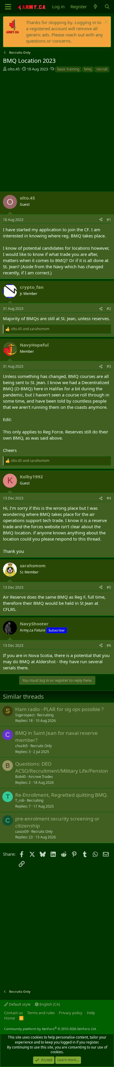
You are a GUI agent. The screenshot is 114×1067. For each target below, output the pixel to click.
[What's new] (95, 6)
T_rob (19, 800)
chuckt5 (21, 745)
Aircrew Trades (40, 776)
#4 (109, 498)
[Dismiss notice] (105, 22)
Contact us (13, 1012)
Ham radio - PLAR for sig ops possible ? (59, 709)
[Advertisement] (57, 133)
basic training (68, 69)
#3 (109, 366)
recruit (101, 69)
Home (9, 1018)
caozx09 (22, 831)
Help (91, 1012)
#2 (109, 308)
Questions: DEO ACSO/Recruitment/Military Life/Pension (61, 767)
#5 (109, 587)
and (30, 329)
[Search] (107, 6)
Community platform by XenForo (50, 1029)
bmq (87, 69)
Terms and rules (41, 1012)
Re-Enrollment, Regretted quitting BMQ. (61, 794)
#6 (109, 645)
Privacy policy (70, 1012)
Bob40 (20, 776)
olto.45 (14, 69)
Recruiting (45, 715)
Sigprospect (24, 715)
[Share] (101, 220)
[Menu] (8, 7)
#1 (109, 219)
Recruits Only (41, 745)
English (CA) (49, 1004)
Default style (19, 1004)
